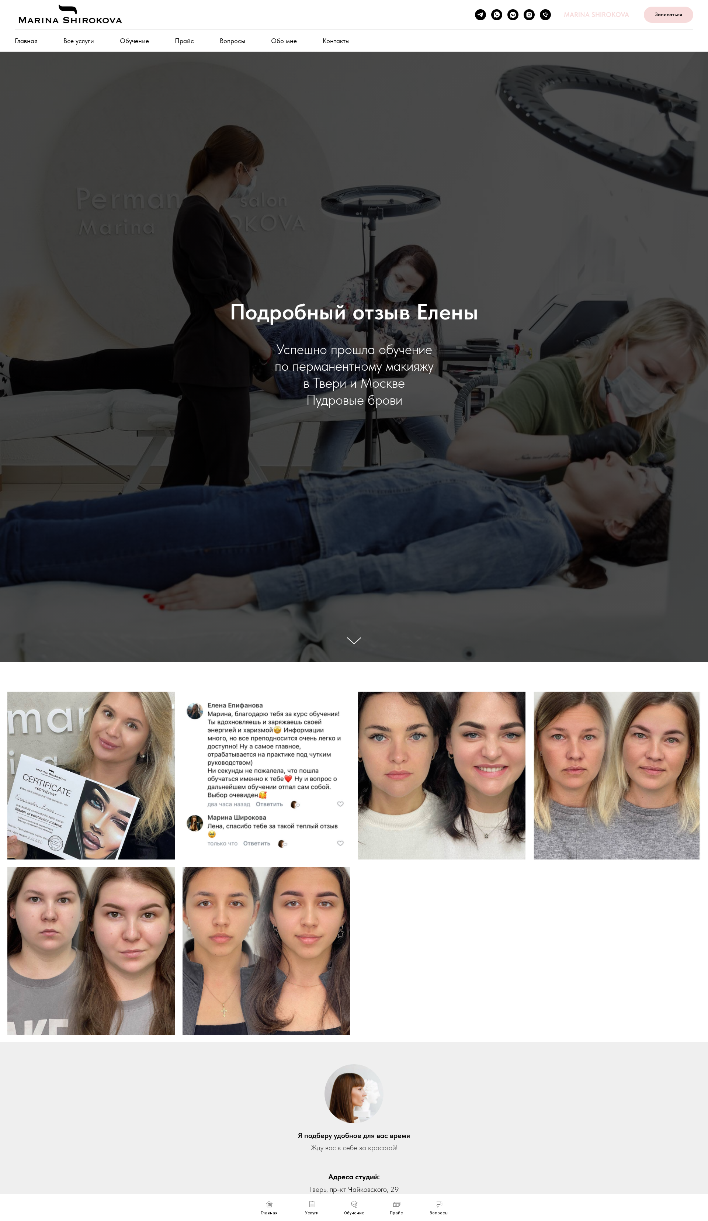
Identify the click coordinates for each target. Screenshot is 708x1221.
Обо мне (284, 41)
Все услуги (78, 41)
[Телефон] (545, 14)
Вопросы (232, 41)
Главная (26, 41)
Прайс (184, 41)
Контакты (336, 41)
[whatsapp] (496, 14)
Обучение (134, 41)
